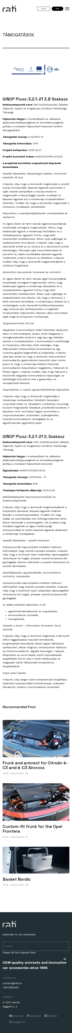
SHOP (43, 9)
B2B (57, 9)
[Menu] (67, 8)
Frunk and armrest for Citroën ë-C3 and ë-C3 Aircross (35, 765)
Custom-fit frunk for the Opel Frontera (32, 829)
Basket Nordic (17, 879)
